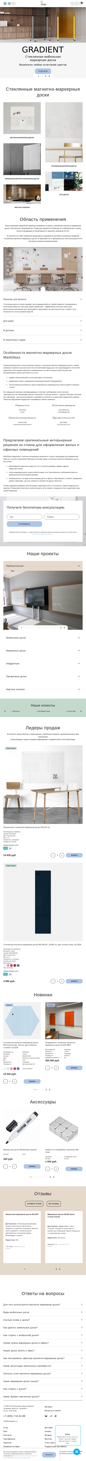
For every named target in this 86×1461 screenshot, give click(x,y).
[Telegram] (51, 1416)
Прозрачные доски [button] (16, 676)
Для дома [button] (8, 321)
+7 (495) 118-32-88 (14, 1416)
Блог (5, 1431)
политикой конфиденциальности (42, 534)
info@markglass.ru (10, 1421)
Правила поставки (11, 1446)
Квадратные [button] (12, 663)
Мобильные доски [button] (16, 638)
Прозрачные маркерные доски (64, 166)
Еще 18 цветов (27, 1069)
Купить (74, 855)
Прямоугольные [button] (15, 566)
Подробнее (43, 71)
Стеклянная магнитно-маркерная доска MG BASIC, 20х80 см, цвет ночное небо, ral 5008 (42, 945)
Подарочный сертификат (56, 1446)
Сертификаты (9, 1439)
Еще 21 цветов (8, 968)
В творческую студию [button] (14, 340)
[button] (76, 3)
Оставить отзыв (34, 1204)
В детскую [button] (8, 330)
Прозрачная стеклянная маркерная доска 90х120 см (26, 827)
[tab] (36, 76)
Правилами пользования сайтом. (20, 1458)
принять (49, 1455)
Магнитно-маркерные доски (22, 138)
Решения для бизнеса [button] (14, 299)
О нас (5, 1427)
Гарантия (7, 1442)
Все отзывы (54, 1204)
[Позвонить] (72, 3)
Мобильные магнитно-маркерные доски (22, 179)
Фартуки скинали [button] (15, 689)
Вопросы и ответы (53, 1410)
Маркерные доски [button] (16, 650)
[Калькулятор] (9, 3)
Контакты (7, 1435)
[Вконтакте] (46, 1416)
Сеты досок (64, 195)
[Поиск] (13, 3)
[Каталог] (5, 3)
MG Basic (49, 1407)
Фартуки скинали (22, 207)
